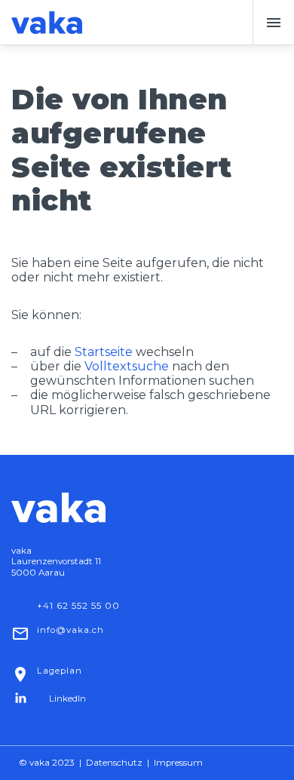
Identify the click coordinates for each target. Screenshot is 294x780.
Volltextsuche (126, 366)
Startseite (104, 352)
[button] (273, 22)
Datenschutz (114, 762)
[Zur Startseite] (46, 22)
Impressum (178, 762)
